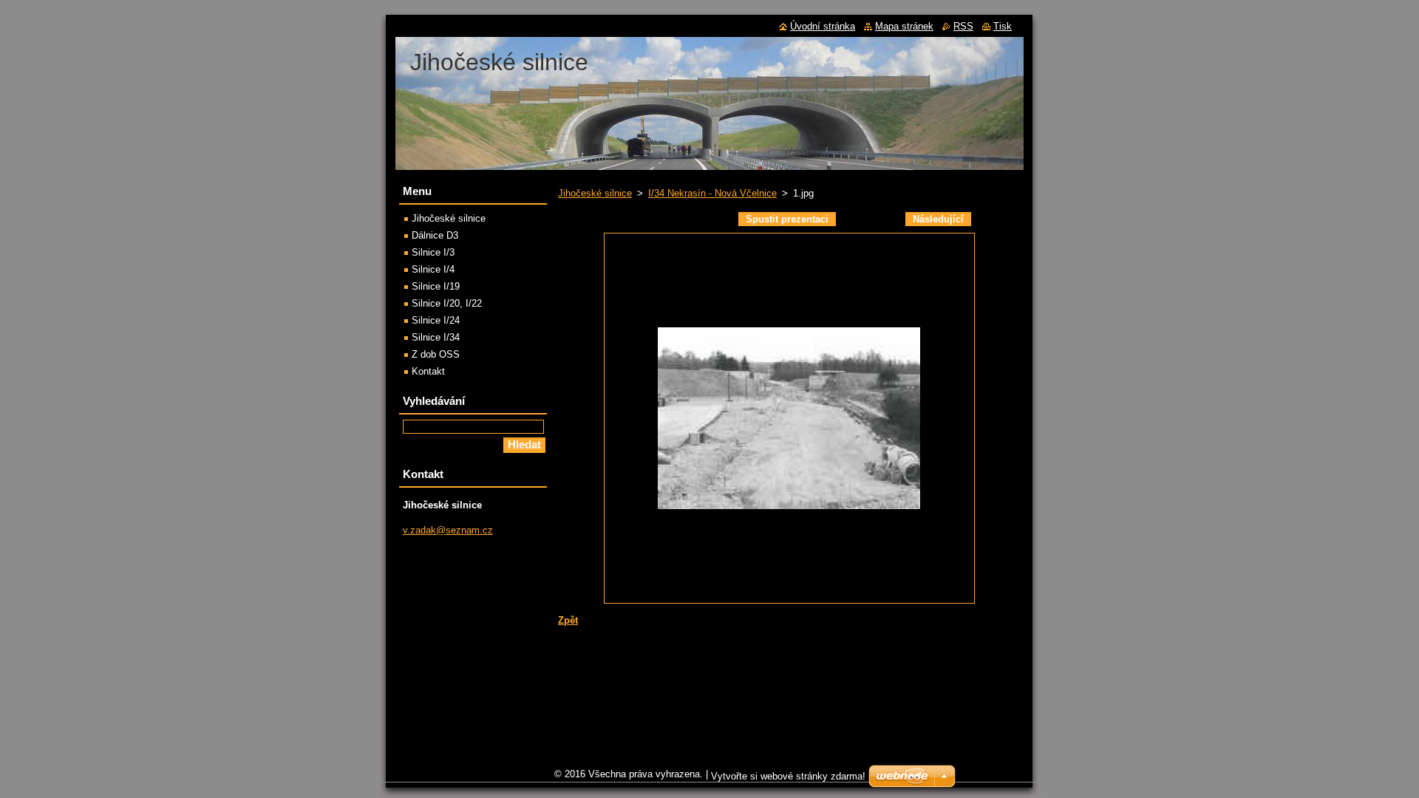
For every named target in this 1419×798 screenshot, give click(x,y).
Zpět (568, 620)
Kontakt (428, 371)
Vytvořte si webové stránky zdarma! (788, 776)
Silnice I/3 (433, 252)
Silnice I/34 (436, 337)
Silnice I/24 (436, 320)
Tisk (1002, 26)
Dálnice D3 (435, 235)
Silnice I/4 (433, 269)
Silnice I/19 (436, 286)
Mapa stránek (904, 26)
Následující (938, 219)
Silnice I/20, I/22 (447, 303)
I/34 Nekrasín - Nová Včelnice (712, 193)
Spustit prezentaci (787, 219)
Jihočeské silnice (595, 193)
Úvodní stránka (822, 26)
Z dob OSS (436, 354)
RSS (963, 26)
